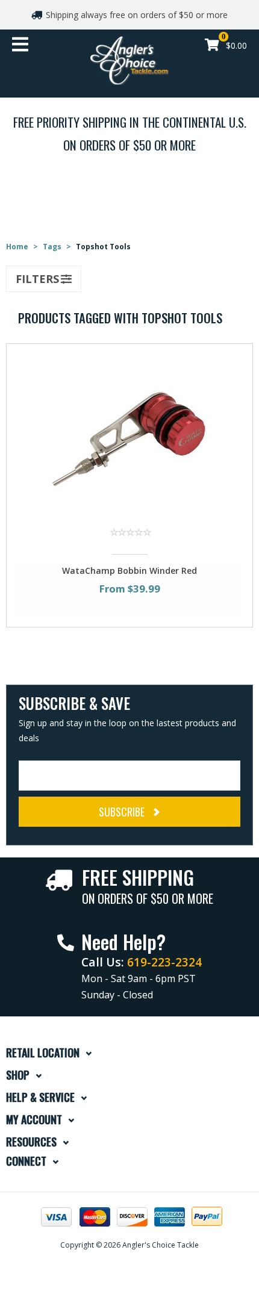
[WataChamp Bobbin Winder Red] (129, 435)
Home (17, 246)
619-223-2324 (164, 962)
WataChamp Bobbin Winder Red (129, 570)
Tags (52, 246)
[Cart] (212, 46)
